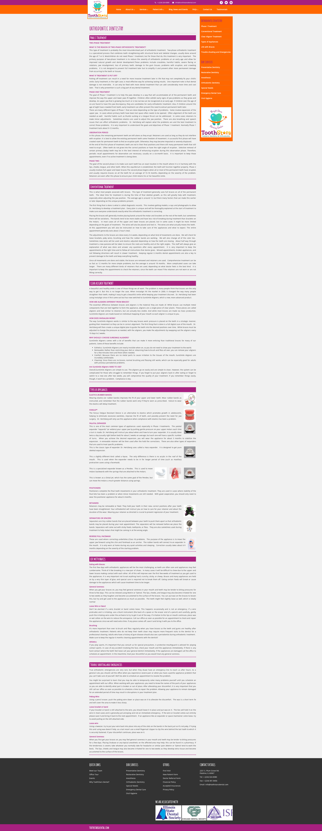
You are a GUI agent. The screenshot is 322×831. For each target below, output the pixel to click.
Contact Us (207, 9)
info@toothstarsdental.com (185, 2)
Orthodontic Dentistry (210, 83)
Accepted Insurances (171, 786)
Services (143, 9)
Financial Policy (169, 782)
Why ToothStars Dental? (99, 782)
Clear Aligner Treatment (211, 36)
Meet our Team (95, 770)
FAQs (194, 9)
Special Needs (207, 88)
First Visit (167, 770)
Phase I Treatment (209, 26)
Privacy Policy (168, 789)
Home (118, 9)
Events (92, 778)
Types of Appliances (209, 42)
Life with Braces (208, 47)
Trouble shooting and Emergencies (216, 52)
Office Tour (94, 774)
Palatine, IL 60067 (207, 773)
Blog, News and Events (178, 9)
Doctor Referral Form (171, 778)
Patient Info (158, 9)
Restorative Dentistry (210, 72)
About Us (129, 9)
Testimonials (222, 9)
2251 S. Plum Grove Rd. (209, 770)
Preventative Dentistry (210, 67)
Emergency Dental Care (211, 93)
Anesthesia (206, 77)
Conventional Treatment (211, 31)
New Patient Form (170, 774)
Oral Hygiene (206, 98)
